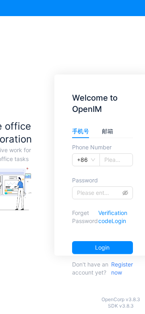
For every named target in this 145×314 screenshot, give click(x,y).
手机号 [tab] (80, 131)
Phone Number (92, 147)
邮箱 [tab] (107, 131)
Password (85, 180)
